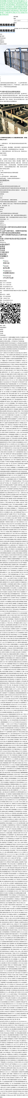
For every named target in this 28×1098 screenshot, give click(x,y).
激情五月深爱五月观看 (15, 374)
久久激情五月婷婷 (16, 817)
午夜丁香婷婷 (6, 454)
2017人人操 (6, 739)
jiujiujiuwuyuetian (4, 714)
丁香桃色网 (2, 1062)
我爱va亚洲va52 (18, 661)
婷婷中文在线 (24, 939)
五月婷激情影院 (5, 932)
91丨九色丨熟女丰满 (10, 572)
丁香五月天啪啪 (24, 897)
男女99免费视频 (3, 871)
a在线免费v (21, 726)
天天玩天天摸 (7, 698)
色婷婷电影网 (9, 625)
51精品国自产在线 (17, 424)
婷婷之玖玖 (23, 794)
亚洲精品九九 (18, 368)
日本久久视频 (16, 718)
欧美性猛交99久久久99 (18, 733)
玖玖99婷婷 (9, 1000)
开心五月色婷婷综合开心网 (9, 937)
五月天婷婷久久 (20, 910)
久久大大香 (15, 801)
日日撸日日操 (10, 415)
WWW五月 (7, 1009)
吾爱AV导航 (7, 417)
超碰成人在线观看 (19, 862)
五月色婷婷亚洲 (6, 459)
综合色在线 (6, 382)
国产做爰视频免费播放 (21, 970)
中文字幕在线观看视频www (15, 667)
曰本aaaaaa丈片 (23, 722)
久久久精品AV (11, 560)
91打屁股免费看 (19, 1060)
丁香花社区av (12, 683)
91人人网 (8, 992)
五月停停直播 (21, 1085)
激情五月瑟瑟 (17, 763)
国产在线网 (9, 514)
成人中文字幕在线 (21, 887)
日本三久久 (4, 506)
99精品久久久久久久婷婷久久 (20, 852)
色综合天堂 (9, 523)
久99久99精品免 (6, 1052)
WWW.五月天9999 (16, 803)
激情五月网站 (17, 584)
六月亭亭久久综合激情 (21, 805)
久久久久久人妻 (5, 867)
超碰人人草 (14, 945)
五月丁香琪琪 (6, 481)
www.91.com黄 (22, 947)
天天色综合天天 (14, 613)
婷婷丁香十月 (18, 393)
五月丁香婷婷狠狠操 (9, 967)
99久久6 (19, 428)
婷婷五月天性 (9, 801)
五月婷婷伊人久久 (9, 1044)
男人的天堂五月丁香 (17, 712)
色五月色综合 (12, 885)
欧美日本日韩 (16, 555)
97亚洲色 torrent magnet (16, 1031)
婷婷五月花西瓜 (5, 652)
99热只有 (7, 877)
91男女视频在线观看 (8, 691)
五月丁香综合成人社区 (18, 984)
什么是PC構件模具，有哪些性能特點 (13, 231)
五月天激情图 (13, 391)
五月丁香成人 (12, 387)
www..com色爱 (3, 904)
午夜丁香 (5, 928)
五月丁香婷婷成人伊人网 (16, 650)
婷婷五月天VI (7, 352)
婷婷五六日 (4, 380)
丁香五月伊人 (10, 623)
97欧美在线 (5, 988)
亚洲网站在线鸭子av (20, 937)
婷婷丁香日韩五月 (18, 1095)
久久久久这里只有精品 (11, 994)
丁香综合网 (7, 998)
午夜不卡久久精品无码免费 (21, 413)
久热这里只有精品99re (21, 780)
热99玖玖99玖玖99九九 (20, 1058)
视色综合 (4, 523)
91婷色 (6, 525)
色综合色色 (2, 630)
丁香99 (24, 368)
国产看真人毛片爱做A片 (9, 549)
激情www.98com (4, 1056)
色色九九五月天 (12, 745)
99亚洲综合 (5, 885)
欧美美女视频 (8, 866)
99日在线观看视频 (22, 551)
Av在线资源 (12, 407)
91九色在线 (16, 415)
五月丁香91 (21, 574)
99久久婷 (14, 523)
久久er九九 (22, 420)
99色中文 (8, 527)
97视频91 (5, 831)
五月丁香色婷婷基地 (20, 525)
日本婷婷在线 (12, 432)
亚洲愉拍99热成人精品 (18, 457)
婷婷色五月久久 (23, 386)
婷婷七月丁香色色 (7, 974)
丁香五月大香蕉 (8, 660)
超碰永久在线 (18, 819)
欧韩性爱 (20, 438)
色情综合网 (6, 541)
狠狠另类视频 (8, 761)
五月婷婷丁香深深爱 (4, 827)
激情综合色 (6, 846)
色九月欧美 (15, 638)
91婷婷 (1, 739)
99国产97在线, (13, 578)
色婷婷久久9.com (20, 932)
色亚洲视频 (20, 945)
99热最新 (16, 409)
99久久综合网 (22, 784)
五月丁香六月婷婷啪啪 (8, 619)
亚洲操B (7, 934)
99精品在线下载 (23, 364)
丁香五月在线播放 (4, 782)
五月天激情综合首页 (7, 1089)
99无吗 (16, 986)
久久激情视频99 (9, 479)
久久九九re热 (3, 718)
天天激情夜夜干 (10, 834)
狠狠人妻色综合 (23, 696)
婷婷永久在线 (12, 687)
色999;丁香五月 (16, 902)
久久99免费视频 (19, 467)
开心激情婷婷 (3, 943)
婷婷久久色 (6, 1005)
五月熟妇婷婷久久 (21, 1025)
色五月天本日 (12, 420)
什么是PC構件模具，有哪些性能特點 (8, 176)
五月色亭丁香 (10, 1040)
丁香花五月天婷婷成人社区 (8, 590)
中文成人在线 (15, 974)
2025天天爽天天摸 (22, 980)
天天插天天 (6, 675)
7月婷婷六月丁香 (6, 1093)
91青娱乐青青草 (11, 904)
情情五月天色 (21, 640)
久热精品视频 (9, 832)
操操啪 (9, 794)
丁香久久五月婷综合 (14, 696)
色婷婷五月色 (3, 854)
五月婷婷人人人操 (19, 362)
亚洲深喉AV (20, 881)
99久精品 (20, 786)
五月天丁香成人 (20, 761)
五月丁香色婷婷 (3, 726)
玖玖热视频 (18, 387)
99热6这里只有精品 (6, 996)
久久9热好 (22, 366)
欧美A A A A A (21, 992)
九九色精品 (17, 1013)
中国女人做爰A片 (13, 557)
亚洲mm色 (6, 490)
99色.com (23, 902)
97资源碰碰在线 (22, 609)
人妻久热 (22, 502)
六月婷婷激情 (10, 584)
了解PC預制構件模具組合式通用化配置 (9, 172)
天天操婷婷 (19, 510)
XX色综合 (14, 1000)
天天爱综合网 (18, 1011)
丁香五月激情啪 (6, 595)
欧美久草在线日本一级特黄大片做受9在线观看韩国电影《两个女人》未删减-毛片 (14, 358)
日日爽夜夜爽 (11, 1023)
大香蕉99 (9, 599)
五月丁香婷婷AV (19, 545)
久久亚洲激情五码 (19, 1007)
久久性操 (6, 603)
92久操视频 (8, 747)
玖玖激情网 (3, 712)
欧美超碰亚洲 (18, 541)
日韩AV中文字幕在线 (17, 469)
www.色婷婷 (21, 759)
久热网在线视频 (13, 644)
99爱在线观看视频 (19, 356)
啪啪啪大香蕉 (13, 539)
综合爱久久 (18, 628)
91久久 (1, 698)
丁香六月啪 (2, 638)
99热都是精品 (17, 461)
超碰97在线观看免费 (9, 422)
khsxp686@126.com (8, 286)
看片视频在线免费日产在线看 (10, 485)
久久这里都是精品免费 (7, 1081)
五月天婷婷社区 (3, 1023)
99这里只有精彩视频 (17, 498)
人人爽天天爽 (22, 586)
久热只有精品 (7, 508)
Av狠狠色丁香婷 (6, 965)
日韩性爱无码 (3, 473)
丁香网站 (9, 506)
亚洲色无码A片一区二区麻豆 (19, 949)
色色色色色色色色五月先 (14, 562)
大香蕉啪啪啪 (11, 434)
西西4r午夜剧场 (15, 586)
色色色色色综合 (5, 922)
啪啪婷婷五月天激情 (6, 817)
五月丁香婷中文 (22, 891)
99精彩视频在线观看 (5, 471)
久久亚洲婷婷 (10, 928)
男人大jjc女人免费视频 (10, 467)
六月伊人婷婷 (22, 801)
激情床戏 (11, 920)
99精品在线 (6, 1019)
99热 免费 (19, 537)
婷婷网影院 (10, 976)
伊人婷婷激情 (17, 908)
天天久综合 (21, 963)
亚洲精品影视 (17, 869)
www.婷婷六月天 (17, 982)
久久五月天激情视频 (22, 634)
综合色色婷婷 (6, 850)
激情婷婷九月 (14, 792)
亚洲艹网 (10, 949)
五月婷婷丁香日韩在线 (18, 1038)
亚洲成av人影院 (21, 523)
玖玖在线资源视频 (15, 527)
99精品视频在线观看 (21, 1033)
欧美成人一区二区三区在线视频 (11, 500)
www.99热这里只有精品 (16, 1009)
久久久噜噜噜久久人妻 (18, 671)
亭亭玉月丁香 (16, 514)
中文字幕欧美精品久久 (17, 749)
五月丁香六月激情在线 (8, 661)
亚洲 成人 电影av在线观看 (13, 788)
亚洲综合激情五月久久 (11, 465)
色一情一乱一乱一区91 (12, 380)
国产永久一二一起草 (10, 906)
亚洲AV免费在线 (13, 611)
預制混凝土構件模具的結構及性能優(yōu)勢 (10, 82)
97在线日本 (2, 753)
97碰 (3, 457)
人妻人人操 (14, 786)
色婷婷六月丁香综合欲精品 (19, 731)
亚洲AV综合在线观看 (10, 494)
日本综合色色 (6, 797)
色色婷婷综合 (15, 516)
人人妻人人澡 (18, 432)
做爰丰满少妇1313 (21, 543)
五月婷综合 (16, 728)
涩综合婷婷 (12, 850)
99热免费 (8, 990)
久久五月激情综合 (13, 1050)
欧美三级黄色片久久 (20, 916)
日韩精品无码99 (20, 595)
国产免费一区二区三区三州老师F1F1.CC (16, 475)
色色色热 (10, 592)
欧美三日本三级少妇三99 (14, 912)
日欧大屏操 (8, 580)
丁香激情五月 (8, 759)
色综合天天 (22, 877)
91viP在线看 (23, 681)
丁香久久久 (2, 531)
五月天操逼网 (5, 873)
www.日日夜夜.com (14, 1093)
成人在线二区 (17, 976)
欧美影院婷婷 (17, 939)
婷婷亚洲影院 (5, 957)
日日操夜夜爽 (9, 774)
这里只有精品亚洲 (22, 471)
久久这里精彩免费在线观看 (6, 941)
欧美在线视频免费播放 (17, 580)
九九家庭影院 (23, 597)
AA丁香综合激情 (17, 656)
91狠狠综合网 (11, 681)
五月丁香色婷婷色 (12, 570)
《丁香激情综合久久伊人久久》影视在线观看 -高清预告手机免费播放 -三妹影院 (14, 1071)
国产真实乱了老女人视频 (10, 401)
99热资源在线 (3, 972)
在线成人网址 (9, 531)
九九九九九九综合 (22, 704)
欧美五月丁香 (18, 1005)
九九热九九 (4, 574)
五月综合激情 (17, 928)
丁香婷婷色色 (20, 508)
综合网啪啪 (17, 768)
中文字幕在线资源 (20, 895)
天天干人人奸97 (16, 689)
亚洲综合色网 (3, 514)
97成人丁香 (11, 504)
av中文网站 (24, 889)
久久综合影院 (21, 1070)
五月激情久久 (3, 623)
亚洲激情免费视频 (15, 558)
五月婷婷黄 (23, 652)
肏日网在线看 (22, 823)
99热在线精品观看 (13, 640)
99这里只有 (7, 959)
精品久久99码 (11, 871)
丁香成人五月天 (15, 953)
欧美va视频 (11, 869)
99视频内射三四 (3, 1060)
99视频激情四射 (14, 471)
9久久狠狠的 (15, 506)
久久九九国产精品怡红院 (21, 799)
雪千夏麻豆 (16, 623)
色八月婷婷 (16, 502)
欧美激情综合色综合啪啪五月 (11, 1015)
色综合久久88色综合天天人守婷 (20, 856)
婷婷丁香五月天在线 (4, 644)
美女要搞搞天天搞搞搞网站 (15, 889)
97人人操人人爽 (20, 706)
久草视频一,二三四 (4, 724)
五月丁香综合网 (13, 382)
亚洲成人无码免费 (14, 739)
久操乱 (12, 858)
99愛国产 (14, 761)
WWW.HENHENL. (13, 547)
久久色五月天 (3, 415)
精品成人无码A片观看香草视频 (16, 648)
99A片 (5, 788)
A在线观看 (11, 529)
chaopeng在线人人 (7, 665)
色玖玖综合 (5, 1025)
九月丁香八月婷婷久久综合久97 (14, 1048)
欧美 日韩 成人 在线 (21, 673)
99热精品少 (4, 560)
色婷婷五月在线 (12, 970)
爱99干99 (8, 796)
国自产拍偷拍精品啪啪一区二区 (13, 384)
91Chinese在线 (15, 366)
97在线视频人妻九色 (11, 1017)
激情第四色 (5, 562)
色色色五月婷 (12, 446)
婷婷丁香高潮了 (18, 518)
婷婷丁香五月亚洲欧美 (15, 576)
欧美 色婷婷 (8, 786)
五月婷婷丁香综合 (15, 597)
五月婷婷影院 (20, 632)
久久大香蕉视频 (17, 520)
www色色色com (3, 860)
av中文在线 (15, 722)
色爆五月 (17, 420)
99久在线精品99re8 (6, 881)
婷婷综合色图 (15, 601)
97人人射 (10, 733)
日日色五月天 (14, 704)
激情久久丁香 (18, 934)
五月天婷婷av (5, 450)
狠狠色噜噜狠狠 (11, 1058)
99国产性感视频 (14, 436)
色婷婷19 (18, 630)
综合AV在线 (14, 568)
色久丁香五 (23, 714)
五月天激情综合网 (19, 978)
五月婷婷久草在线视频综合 (17, 442)
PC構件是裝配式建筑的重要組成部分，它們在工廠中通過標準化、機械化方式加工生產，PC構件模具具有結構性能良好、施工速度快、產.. (14, 203)
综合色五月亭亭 (14, 698)
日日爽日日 (12, 846)
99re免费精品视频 (18, 893)
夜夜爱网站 (9, 712)
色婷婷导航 (13, 595)
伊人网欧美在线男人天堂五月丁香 (8, 776)
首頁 (1, 34)
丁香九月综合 (18, 687)
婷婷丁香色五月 (18, 871)
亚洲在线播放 (19, 553)
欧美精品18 (2, 1017)
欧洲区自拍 (2, 498)
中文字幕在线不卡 (21, 382)
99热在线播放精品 (17, 729)
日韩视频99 (10, 1038)
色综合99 (17, 694)
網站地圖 (16, 16)
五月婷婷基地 (14, 990)
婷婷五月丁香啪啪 (19, 422)
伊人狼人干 (2, 770)
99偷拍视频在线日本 (14, 716)
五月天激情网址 (15, 496)
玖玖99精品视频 (22, 1054)
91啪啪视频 (10, 811)
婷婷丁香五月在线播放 (20, 607)
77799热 (7, 461)
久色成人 (23, 360)
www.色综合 (16, 941)
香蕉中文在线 (19, 745)
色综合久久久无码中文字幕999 (9, 955)
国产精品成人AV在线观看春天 (7, 899)
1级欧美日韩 (14, 887)
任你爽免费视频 (21, 914)
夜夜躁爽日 (5, 529)
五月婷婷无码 (20, 570)
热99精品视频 (20, 450)
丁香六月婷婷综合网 (10, 354)
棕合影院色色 (13, 535)
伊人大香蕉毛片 (6, 780)
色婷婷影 (21, 397)
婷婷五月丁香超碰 (14, 922)
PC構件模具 (3, 38)
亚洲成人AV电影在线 (14, 877)
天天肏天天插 (9, 638)
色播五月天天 (3, 862)
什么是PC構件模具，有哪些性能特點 (8, 199)
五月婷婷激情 (10, 891)
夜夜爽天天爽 (21, 969)
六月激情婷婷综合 (11, 825)
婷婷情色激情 (20, 792)
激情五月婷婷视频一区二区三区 (9, 910)
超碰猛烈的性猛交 (19, 883)
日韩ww (5, 646)
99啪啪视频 (19, 636)
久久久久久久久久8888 (11, 710)
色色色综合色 (11, 413)
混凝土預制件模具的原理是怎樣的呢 (13, 239)
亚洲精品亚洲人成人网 (7, 790)
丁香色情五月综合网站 (19, 619)
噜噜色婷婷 (24, 642)
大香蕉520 (15, 832)
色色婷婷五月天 (6, 597)
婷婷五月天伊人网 (18, 529)
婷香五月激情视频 (12, 809)
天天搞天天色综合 (15, 708)
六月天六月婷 (20, 778)
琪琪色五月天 (16, 663)
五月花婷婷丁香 (18, 838)
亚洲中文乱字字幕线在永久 (12, 1075)
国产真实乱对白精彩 (21, 401)
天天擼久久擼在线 (14, 364)
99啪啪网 (7, 576)
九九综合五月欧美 (6, 751)
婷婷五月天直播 (23, 737)
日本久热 (25, 683)
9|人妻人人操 (12, 512)
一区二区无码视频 (14, 426)
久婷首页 (2, 601)
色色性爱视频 (4, 1002)
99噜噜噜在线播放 (14, 784)
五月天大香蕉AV (23, 751)
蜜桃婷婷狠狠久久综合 (21, 831)
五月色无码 (9, 972)
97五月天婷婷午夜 (4, 387)
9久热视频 (6, 512)
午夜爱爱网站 (21, 766)
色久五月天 (2, 465)
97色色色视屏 (7, 613)
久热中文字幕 (15, 947)
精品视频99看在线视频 (13, 1035)
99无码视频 (25, 469)
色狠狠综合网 (15, 564)
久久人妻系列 (18, 642)
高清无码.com (8, 813)
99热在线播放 (9, 823)
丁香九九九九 (18, 967)
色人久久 (2, 852)
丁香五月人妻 (11, 1066)
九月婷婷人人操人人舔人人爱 (16, 951)
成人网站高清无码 (19, 834)
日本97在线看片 (3, 592)
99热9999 (11, 961)
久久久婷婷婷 (15, 759)
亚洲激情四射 (10, 1042)
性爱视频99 (22, 797)
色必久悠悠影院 (10, 943)
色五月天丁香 (23, 708)
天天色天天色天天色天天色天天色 (19, 599)
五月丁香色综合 (8, 424)
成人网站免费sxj (20, 776)
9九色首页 (16, 1042)
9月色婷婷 (13, 998)
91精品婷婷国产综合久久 (16, 900)
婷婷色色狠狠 (17, 1046)
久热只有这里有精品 (15, 772)
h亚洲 (17, 397)
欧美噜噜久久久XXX (21, 829)
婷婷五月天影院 (23, 496)
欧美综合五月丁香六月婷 (11, 533)
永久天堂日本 (8, 815)
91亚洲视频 (24, 628)
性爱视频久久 (14, 508)
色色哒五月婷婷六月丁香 (11, 836)
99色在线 (14, 829)
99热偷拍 (12, 541)
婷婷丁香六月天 (22, 832)
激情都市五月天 (6, 582)
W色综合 (21, 489)
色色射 (7, 438)
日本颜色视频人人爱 (6, 543)
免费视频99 (5, 557)
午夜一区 (11, 685)
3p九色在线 (11, 362)
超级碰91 (14, 747)
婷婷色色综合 (10, 411)
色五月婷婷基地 (11, 1060)
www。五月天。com (4, 578)
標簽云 (15, 22)
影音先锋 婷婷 (21, 990)
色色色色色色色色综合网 (18, 1089)
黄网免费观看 (5, 869)
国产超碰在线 (3, 430)
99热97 (6, 920)
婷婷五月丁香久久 (15, 996)
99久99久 (16, 891)
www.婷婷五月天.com (11, 630)
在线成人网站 (20, 389)
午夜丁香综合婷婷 (10, 393)
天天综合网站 (13, 588)
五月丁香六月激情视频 (7, 663)
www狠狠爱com (24, 998)
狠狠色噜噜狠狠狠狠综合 (5, 366)
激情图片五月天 (3, 605)
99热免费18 (3, 580)
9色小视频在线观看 (11, 654)
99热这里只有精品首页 (15, 867)
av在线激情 (23, 982)
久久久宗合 (11, 764)
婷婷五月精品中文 (9, 656)
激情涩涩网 (17, 626)
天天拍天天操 (16, 448)
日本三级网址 (22, 516)
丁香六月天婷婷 (22, 739)
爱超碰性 (23, 576)
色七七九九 (16, 1044)
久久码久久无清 (23, 774)
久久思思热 (14, 866)
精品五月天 (11, 566)
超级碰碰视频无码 (7, 749)
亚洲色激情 (5, 745)
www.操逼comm (10, 819)
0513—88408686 (7, 282)
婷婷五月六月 (14, 632)
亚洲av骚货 (24, 961)
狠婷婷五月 (23, 757)
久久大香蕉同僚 (20, 873)
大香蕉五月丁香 (17, 924)
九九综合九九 (10, 430)
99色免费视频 (20, 955)
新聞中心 (2, 40)
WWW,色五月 (19, 683)
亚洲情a (19, 669)
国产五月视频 (23, 665)
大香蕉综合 (20, 796)
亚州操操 (12, 1077)
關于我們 (2, 36)
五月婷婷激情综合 (18, 811)
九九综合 (20, 836)
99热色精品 (22, 500)
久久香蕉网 (5, 687)
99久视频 (7, 374)
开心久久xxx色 (13, 389)
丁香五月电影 (12, 525)
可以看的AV (12, 1011)
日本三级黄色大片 (22, 444)
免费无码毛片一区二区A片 (8, 372)
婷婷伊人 (15, 914)
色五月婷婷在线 (11, 1027)
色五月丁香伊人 (7, 935)
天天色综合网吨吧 (23, 698)
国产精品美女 (11, 679)
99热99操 (16, 646)
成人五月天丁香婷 (6, 1037)
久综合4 (14, 450)
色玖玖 (13, 658)
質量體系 (2, 42)
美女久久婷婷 (20, 535)
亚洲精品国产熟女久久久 (21, 512)
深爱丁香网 (9, 1073)
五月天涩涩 (12, 1005)
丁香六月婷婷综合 (19, 403)
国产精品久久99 (15, 844)
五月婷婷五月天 (10, 799)
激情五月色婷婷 (13, 440)
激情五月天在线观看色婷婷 (11, 821)
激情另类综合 (24, 928)
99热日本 (17, 840)
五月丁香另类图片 (22, 1015)
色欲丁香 (23, 763)
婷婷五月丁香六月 (8, 457)
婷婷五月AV (19, 494)
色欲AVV (13, 582)
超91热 (24, 864)
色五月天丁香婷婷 (16, 848)
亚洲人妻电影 (9, 498)
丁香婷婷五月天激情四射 (5, 469)
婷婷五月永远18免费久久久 (21, 590)
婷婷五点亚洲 (21, 440)
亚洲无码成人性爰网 (22, 463)
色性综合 (22, 1093)
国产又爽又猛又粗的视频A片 (16, 454)
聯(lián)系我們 (3, 44)
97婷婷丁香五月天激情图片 (19, 592)
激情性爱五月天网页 (16, 395)
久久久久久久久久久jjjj (12, 854)
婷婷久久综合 (23, 623)
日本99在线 (25, 432)
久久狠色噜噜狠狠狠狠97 (11, 770)
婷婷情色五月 (19, 354)
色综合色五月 (24, 869)
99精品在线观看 (18, 504)
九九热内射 (10, 646)
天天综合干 (23, 817)
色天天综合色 (21, 986)
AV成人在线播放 (16, 753)
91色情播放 (10, 893)
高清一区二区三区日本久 (11, 463)
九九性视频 (4, 1038)
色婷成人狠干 (14, 992)
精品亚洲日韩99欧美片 (22, 621)
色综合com (16, 405)
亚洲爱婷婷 (22, 918)
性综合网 (18, 652)
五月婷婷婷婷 (13, 932)
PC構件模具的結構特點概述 (10, 233)
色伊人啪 (6, 420)
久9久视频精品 (8, 601)
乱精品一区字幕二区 (10, 916)
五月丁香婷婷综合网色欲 (15, 481)
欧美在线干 (10, 370)
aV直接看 (8, 900)
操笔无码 (8, 634)
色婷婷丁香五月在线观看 (8, 1007)
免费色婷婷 (21, 409)
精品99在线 (7, 772)
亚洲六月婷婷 (5, 432)
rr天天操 (17, 906)
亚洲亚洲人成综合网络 (17, 813)
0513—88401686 (7, 284)
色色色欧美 (2, 900)
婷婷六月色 (14, 881)
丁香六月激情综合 (9, 939)
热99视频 (21, 426)
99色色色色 (6, 1033)
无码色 (3, 558)
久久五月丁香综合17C (14, 724)
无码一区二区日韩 (8, 984)
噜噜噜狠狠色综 (3, 1013)
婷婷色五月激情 (10, 862)
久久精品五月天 (3, 700)
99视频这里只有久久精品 (18, 531)
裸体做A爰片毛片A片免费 (12, 702)
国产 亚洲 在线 (16, 972)
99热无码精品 (14, 634)
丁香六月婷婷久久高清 (7, 729)
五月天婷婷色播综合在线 (19, 677)
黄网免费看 (4, 419)
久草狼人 (6, 547)
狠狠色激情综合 (3, 434)
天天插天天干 (22, 974)
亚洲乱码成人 (17, 691)
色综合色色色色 (6, 628)
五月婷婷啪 (6, 426)
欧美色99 (10, 1091)
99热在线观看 (14, 1085)
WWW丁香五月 (19, 572)
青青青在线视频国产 (12, 419)
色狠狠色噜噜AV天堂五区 (14, 714)
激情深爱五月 (19, 860)
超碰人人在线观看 (11, 397)
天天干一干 (8, 848)
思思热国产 (9, 856)
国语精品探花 (10, 677)
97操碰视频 (24, 825)
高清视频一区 (13, 1033)
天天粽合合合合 (9, 1095)
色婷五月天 (9, 718)
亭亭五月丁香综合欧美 (13, 609)
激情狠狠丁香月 (6, 757)
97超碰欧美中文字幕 (14, 782)
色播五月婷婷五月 (9, 409)
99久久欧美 (8, 516)
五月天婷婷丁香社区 (22, 578)
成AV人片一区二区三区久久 (10, 455)
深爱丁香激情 (5, 1050)
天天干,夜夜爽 (17, 378)
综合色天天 (20, 1079)
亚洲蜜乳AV (15, 790)
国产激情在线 (24, 753)
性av (25, 492)
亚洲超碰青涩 (20, 455)
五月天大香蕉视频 (10, 403)
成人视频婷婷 (7, 805)
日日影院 (4, 924)
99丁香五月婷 (24, 625)
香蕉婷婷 (24, 537)
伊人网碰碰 (8, 558)
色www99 (19, 920)
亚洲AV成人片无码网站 (7, 842)
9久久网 (18, 998)
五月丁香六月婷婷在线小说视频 (14, 755)
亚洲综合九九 (6, 986)
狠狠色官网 (5, 912)
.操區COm (23, 461)
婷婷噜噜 (21, 601)
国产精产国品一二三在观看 (21, 858)
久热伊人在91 (7, 858)
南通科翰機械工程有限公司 (6, 84)
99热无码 (14, 543)
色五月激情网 (9, 902)
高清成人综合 (15, 1068)
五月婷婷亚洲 (19, 885)
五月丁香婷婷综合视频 (16, 965)
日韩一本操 (2, 807)
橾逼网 (15, 920)
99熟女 (20, 380)
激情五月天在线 (14, 352)
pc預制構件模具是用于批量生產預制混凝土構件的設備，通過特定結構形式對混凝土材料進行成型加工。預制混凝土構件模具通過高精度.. (13, 190)
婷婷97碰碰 (12, 934)
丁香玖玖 (8, 1031)
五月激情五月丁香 (19, 679)
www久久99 (4, 875)
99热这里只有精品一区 (14, 930)
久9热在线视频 (22, 564)
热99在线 (23, 1046)
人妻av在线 (14, 1070)
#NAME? (25, 529)
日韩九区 (4, 914)
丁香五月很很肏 (12, 895)
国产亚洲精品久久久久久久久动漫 (18, 1064)
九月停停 (23, 1083)
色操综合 (13, 368)
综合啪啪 (13, 553)
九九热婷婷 (6, 696)
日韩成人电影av (15, 751)
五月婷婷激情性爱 (9, 728)
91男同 (1, 858)
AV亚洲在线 (24, 850)
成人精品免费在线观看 (9, 840)
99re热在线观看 (12, 873)
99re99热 (9, 399)
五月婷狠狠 (2, 801)
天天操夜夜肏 (17, 360)
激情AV (10, 450)
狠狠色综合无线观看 (20, 658)
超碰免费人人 (5, 648)
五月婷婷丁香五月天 (4, 1064)
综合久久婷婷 (19, 1017)
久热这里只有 (23, 827)
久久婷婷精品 (24, 428)
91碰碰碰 (17, 764)
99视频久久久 (18, 434)
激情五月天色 (10, 924)
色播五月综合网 (10, 908)
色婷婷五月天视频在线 (20, 582)
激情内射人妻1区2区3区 (19, 988)
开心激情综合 (23, 1040)
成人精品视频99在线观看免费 (16, 1029)
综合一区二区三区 (12, 621)
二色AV (21, 492)
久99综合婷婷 (13, 487)
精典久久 (5, 1035)
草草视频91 (10, 700)
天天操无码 (18, 1027)
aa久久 (9, 568)
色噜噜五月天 (3, 891)
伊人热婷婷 (23, 584)
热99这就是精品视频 (5, 386)
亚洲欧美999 (7, 535)
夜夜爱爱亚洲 (10, 1046)
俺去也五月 (7, 792)
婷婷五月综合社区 (12, 669)
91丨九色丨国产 (7, 829)
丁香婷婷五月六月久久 (18, 1073)
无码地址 (11, 671)
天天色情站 (4, 568)
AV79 (21, 448)
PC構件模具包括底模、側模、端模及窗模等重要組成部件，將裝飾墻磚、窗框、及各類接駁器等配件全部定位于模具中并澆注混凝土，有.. (14, 217)
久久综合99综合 (9, 1062)
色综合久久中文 (11, 860)
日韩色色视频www (15, 737)
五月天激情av (9, 914)
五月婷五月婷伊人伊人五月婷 (20, 1062)
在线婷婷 (18, 1002)
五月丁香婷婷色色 (9, 838)
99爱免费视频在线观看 (5, 553)
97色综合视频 (5, 671)
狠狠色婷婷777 (7, 356)
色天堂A (24, 819)
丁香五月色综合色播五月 (16, 1052)
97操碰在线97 (24, 768)
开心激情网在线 (9, 741)
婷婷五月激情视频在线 (11, 706)
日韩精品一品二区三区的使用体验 (10, 720)
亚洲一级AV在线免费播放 (12, 969)
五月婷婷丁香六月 (21, 391)
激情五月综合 (3, 755)
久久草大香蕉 (21, 854)
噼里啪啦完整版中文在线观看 (13, 473)
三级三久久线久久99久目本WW (12, 918)
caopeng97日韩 (11, 831)
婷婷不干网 (11, 763)
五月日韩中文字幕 (4, 611)
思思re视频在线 (7, 551)
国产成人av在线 (5, 1077)
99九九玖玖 (24, 1011)
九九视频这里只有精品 (22, 603)
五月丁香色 (21, 436)
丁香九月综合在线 (11, 864)
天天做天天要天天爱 (6, 945)
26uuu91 (2, 467)
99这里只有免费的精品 (13, 726)
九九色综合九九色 (6, 632)
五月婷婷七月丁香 (18, 1077)
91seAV (25, 467)
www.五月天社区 (23, 1068)
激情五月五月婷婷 (6, 737)
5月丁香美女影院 (13, 438)
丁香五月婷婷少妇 (9, 502)
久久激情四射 (19, 864)
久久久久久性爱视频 (21, 487)
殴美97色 (11, 988)
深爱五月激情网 (15, 665)
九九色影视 (19, 588)
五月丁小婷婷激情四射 (18, 452)
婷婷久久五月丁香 (4, 685)
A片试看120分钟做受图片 (12, 963)
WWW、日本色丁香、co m (12, 807)
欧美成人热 (2, 636)
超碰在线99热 (23, 724)
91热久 (3, 906)
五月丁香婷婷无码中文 (7, 448)
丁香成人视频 (23, 700)
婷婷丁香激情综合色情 (11, 636)
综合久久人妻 (5, 961)
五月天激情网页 (22, 702)
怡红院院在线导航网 (11, 673)
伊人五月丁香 (6, 978)
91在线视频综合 (11, 693)
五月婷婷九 (19, 747)
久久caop (5, 735)
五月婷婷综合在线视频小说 (11, 766)
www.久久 (2, 539)
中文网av (2, 626)
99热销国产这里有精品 (13, 489)
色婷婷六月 (11, 360)
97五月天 (19, 866)
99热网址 (12, 986)
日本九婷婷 (12, 652)
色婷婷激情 (9, 731)
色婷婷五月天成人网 (19, 560)
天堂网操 (13, 628)
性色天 (20, 1003)
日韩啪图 (11, 378)
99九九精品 (16, 1040)
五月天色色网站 (9, 879)
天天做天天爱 (21, 821)
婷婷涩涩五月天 (9, 1003)
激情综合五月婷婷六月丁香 (10, 537)
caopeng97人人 (18, 372)
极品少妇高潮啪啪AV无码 (14, 593)
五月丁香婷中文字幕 (18, 370)
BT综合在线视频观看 (14, 797)
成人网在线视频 (8, 658)
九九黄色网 (2, 963)
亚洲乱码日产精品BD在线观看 (17, 675)
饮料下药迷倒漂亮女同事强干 (13, 897)
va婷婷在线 (12, 545)
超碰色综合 (5, 640)
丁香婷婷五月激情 (9, 522)
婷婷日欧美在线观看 (15, 386)
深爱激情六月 (24, 899)
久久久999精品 (14, 417)
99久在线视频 (14, 959)
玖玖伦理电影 (10, 520)
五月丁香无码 (17, 879)
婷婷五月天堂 (15, 743)
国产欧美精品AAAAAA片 (5, 1070)
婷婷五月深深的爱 (8, 452)
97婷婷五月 (18, 825)
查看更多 (2, 194)
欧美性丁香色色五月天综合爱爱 (15, 605)
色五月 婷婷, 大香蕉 (14, 827)
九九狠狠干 (19, 557)
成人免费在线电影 (9, 852)
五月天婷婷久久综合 (9, 518)
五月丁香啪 (4, 809)
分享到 (25, 84)
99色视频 (11, 461)
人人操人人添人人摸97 (18, 842)
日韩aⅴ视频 (6, 407)
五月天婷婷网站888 (6, 496)
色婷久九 (21, 743)
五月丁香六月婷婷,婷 (18, 522)
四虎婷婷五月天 (21, 547)
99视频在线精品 (7, 564)
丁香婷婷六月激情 (8, 689)
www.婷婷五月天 (11, 768)
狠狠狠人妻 (7, 368)
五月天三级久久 (17, 430)
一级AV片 (6, 778)
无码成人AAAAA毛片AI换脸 (8, 607)
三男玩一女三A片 (21, 465)
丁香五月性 (18, 850)
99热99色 (25, 885)
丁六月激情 (6, 389)
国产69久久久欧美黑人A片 (11, 444)
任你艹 (1, 352)
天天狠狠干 (20, 568)
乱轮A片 (25, 860)
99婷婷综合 (23, 1056)
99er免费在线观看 (4, 930)
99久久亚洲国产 (10, 883)
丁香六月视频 (14, 796)
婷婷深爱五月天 (16, 625)
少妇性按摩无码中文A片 (20, 376)
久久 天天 (16, 1003)
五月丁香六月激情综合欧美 (17, 459)
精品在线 (16, 685)
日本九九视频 (15, 551)
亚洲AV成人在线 (21, 485)
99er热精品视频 (19, 549)
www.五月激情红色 (9, 405)
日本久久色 (16, 700)
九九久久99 (15, 823)
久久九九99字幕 (23, 716)
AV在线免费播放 (12, 778)
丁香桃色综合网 (7, 586)
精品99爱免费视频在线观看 (16, 926)
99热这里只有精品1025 (18, 1091)
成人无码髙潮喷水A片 (13, 735)
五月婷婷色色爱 (15, 935)
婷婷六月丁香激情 (18, 479)
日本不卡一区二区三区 (5, 887)
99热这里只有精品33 (10, 626)
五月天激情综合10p (9, 642)
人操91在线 (23, 691)
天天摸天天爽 (21, 770)
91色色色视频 (9, 982)
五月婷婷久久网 (10, 376)
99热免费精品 (6, 650)
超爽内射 (14, 428)
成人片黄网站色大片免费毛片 (11, 1054)
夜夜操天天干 (11, 1013)
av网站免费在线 (15, 617)
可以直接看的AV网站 (15, 757)
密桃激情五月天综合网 (18, 660)
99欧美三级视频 (12, 603)
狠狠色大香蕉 (17, 411)
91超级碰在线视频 (16, 794)
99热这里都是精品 (13, 980)
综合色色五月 (18, 1023)
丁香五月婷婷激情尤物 (12, 574)
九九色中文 (13, 780)
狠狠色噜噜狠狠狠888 (21, 693)
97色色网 (7, 539)
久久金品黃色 (19, 407)
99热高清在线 (8, 953)
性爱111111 (3, 1000)
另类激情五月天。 (23, 941)
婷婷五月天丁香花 (13, 1025)
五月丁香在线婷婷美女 (17, 399)
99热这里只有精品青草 (11, 510)
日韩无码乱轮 (9, 753)
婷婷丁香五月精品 (13, 957)
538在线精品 (24, 384)
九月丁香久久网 (7, 395)
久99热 (13, 356)
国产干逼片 (13, 805)
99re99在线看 (22, 720)
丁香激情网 (2, 982)
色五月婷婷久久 (22, 875)
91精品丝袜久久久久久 (13, 875)
